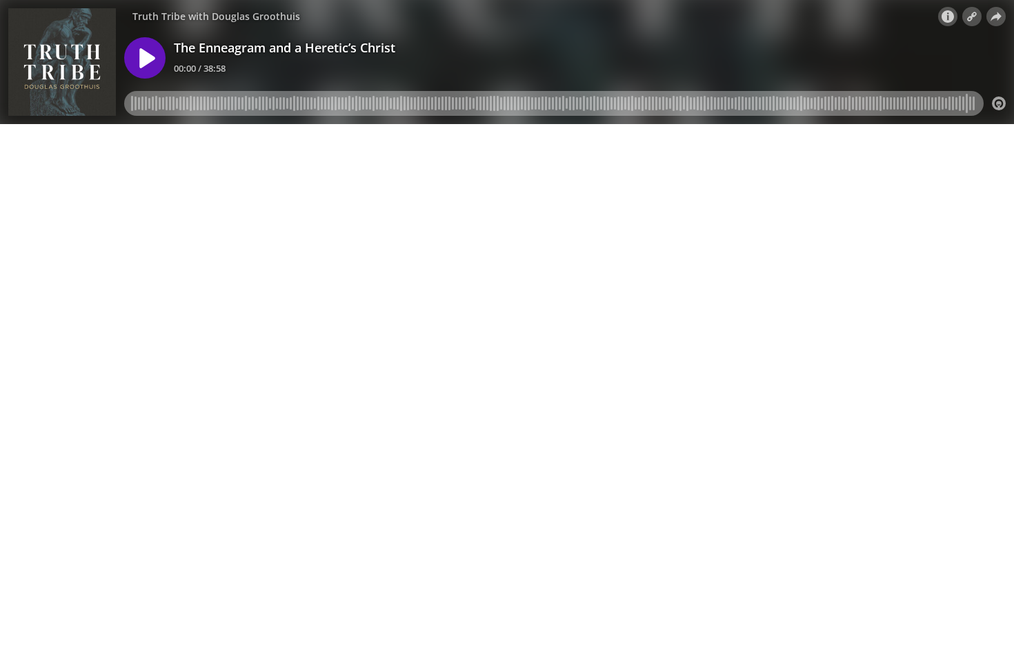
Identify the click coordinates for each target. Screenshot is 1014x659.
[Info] (947, 16)
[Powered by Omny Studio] (999, 103)
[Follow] (972, 16)
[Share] (996, 16)
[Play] (145, 58)
